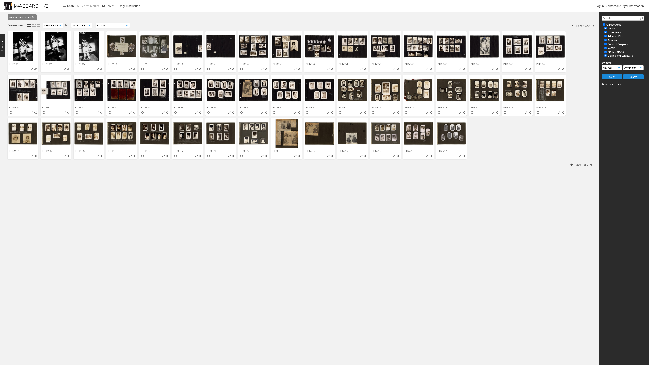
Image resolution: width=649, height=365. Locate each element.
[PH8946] (517, 46)
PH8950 (376, 64)
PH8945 (541, 64)
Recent (109, 6)
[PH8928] (550, 90)
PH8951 (344, 64)
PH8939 (179, 107)
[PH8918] (319, 133)
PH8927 (14, 150)
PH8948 (442, 64)
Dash (70, 6)
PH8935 (311, 107)
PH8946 (508, 64)
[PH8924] (122, 133)
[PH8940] (155, 90)
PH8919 (278, 150)
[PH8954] (253, 46)
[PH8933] (385, 90)
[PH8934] (352, 90)
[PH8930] (484, 90)
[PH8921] (220, 133)
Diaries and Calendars (620, 55)
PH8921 (212, 150)
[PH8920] (253, 133)
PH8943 (47, 107)
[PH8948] (451, 46)
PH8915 (409, 150)
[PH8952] (319, 46)
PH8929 (508, 107)
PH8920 (245, 150)
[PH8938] (220, 90)
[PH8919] (286, 133)
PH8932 (409, 107)
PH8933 (376, 107)
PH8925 (80, 150)
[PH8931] (451, 90)
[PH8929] (517, 90)
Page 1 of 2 (583, 25)
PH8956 (179, 64)
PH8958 (113, 64)
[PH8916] (385, 133)
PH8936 (278, 107)
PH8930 (475, 107)
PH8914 (442, 150)
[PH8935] (319, 90)
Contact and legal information (625, 6)
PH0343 (14, 64)
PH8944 (14, 107)
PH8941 (113, 107)
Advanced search (614, 84)
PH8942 (80, 107)
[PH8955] (220, 46)
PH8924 (113, 150)
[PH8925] (89, 133)
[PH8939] (187, 90)
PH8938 (212, 107)
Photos (611, 28)
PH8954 (245, 64)
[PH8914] (451, 133)
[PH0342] (56, 46)
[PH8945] (550, 46)
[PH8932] (418, 90)
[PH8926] (56, 133)
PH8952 (311, 64)
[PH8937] (253, 90)
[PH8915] (418, 133)
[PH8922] (187, 133)
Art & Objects (615, 51)
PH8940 (146, 107)
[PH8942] (89, 90)
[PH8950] (385, 46)
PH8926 (47, 150)
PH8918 (311, 150)
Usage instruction (128, 6)
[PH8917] (352, 133)
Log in (600, 6)
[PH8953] (286, 46)
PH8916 (376, 150)
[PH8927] (23, 133)
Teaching (612, 40)
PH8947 (475, 64)
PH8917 (344, 150)
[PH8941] (122, 90)
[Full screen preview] (32, 69)
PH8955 (212, 64)
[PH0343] (23, 46)
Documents (614, 32)
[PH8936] (286, 90)
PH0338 (80, 64)
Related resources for (22, 17)
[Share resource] (35, 69)
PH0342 (47, 64)
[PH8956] (187, 46)
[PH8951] (352, 46)
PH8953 (278, 64)
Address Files (615, 36)
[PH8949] (418, 46)
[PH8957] (155, 46)
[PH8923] (155, 133)
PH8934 (344, 107)
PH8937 (245, 107)
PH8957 (146, 64)
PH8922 (179, 150)
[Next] (593, 25)
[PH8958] (122, 46)
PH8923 (146, 150)
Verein (611, 48)
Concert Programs (618, 44)
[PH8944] (23, 90)
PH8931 (442, 107)
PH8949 (409, 64)
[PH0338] (89, 46)
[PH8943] (56, 90)
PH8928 (541, 107)
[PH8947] (484, 46)
